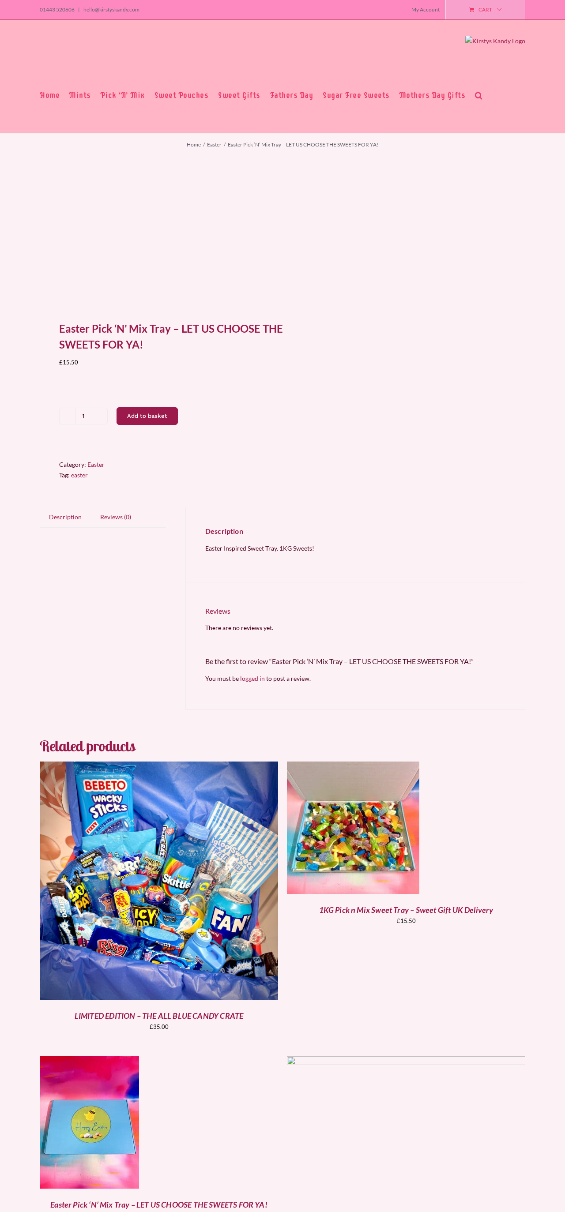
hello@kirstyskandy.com (111, 9)
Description (65, 517)
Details (191, 881)
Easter (96, 464)
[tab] (65, 517)
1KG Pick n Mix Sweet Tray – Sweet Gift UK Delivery (406, 910)
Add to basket (147, 416)
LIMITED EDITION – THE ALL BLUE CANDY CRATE (159, 1016)
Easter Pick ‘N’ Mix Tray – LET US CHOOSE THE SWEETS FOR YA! (158, 1204)
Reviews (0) (115, 517)
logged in (252, 678)
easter (79, 475)
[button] (479, 95)
